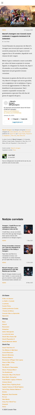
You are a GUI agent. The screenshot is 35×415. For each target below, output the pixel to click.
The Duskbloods (7, 372)
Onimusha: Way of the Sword (11, 374)
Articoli (4, 324)
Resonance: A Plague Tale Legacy (12, 360)
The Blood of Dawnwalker (10, 367)
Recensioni (5, 327)
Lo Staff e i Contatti (8, 301)
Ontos (4, 406)
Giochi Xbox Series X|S (9, 336)
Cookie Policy (6, 306)
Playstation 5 (7, 135)
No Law (4, 397)
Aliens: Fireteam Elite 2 (9, 369)
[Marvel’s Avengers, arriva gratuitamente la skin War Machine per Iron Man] (28, 271)
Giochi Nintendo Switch (9, 341)
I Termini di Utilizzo (8, 311)
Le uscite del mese (8, 334)
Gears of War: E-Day (8, 362)
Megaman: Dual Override (9, 394)
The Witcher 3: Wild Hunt (10, 350)
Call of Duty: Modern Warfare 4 (11, 389)
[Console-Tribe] (17, 2)
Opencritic (5, 316)
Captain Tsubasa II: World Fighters (13, 387)
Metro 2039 (5, 364)
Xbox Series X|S (21, 135)
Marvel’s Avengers (6, 130)
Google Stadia (21, 133)
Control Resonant (7, 352)
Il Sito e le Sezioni (7, 298)
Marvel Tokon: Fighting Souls (11, 384)
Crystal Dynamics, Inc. (15, 131)
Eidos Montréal (26, 131)
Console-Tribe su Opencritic (10, 313)
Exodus (4, 392)
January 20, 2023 (9, 115)
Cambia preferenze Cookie (10, 308)
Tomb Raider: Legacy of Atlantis (12, 379)
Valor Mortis (6, 399)
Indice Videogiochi (8, 331)
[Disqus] (17, 192)
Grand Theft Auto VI (8, 347)
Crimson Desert (7, 382)
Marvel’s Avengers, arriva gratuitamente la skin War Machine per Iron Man (10, 269)
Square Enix (13, 133)
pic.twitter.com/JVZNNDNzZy (12, 113)
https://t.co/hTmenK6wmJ (11, 111)
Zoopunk (5, 404)
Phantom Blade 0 (7, 357)
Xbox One (13, 135)
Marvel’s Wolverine (8, 355)
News (4, 30)
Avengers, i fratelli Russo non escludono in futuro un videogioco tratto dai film (11, 227)
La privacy (5, 303)
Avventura (28, 130)
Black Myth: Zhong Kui (9, 377)
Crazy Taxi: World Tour (9, 401)
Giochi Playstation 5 (8, 339)
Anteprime (5, 329)
